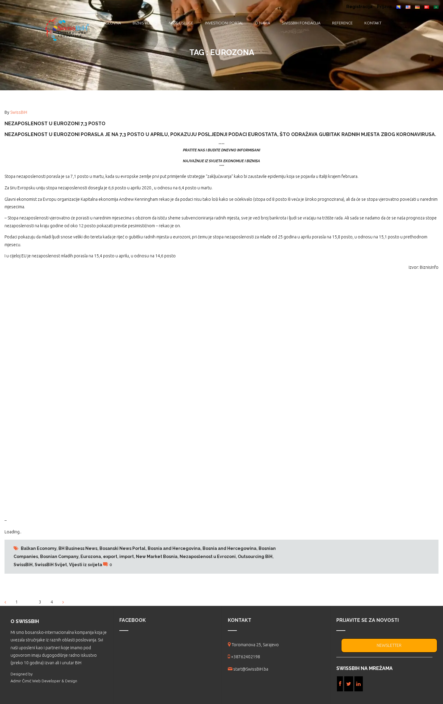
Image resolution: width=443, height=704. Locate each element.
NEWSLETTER (389, 645)
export (110, 556)
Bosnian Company (59, 556)
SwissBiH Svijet (51, 564)
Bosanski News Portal (122, 548)
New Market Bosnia (157, 556)
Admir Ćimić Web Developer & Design (44, 681)
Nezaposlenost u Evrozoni (208, 556)
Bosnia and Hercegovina (174, 548)
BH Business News (77, 548)
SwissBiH (18, 112)
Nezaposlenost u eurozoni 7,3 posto (55, 123)
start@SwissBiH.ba (250, 669)
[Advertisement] (185, 394)
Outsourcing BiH (255, 556)
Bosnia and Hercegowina (229, 548)
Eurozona (90, 556)
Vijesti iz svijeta (85, 564)
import (126, 556)
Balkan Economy (38, 548)
